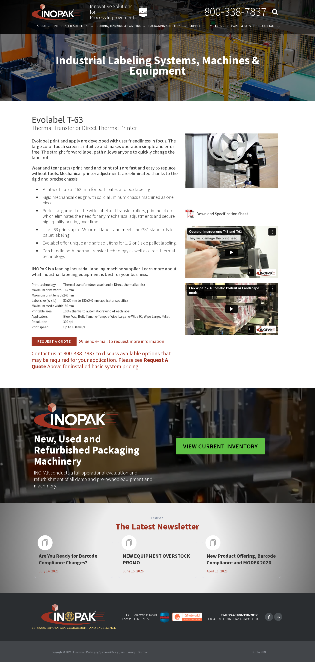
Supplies (196, 26)
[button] (42, 26)
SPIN (263, 652)
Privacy (131, 652)
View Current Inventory (220, 446)
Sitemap (143, 652)
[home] (57, 12)
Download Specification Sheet (222, 213)
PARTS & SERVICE (244, 26)
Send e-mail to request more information (124, 341)
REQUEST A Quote (54, 341)
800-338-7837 (235, 11)
